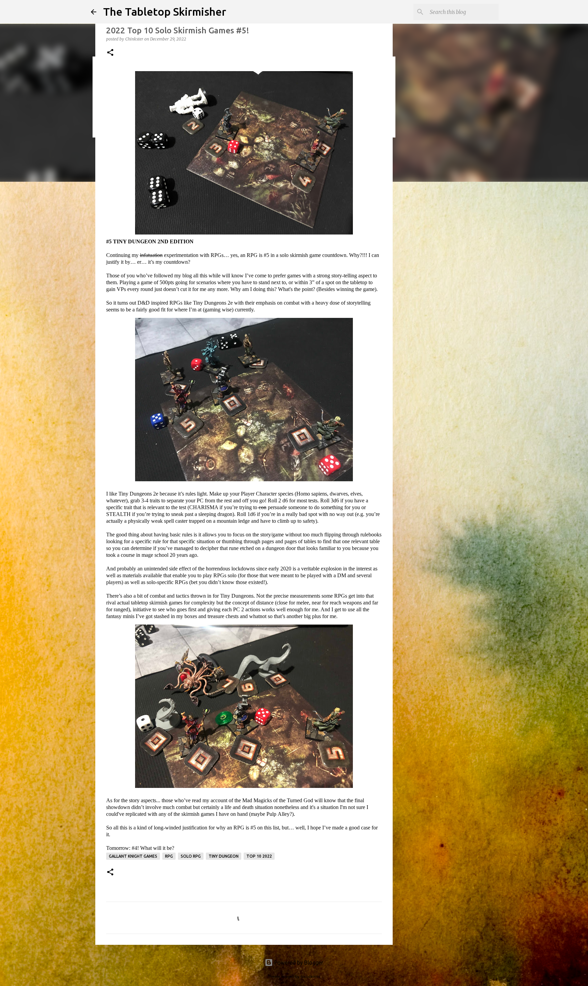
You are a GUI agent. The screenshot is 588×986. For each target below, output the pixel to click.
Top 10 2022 (259, 856)
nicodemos (310, 976)
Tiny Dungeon (224, 856)
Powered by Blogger (298, 962)
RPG (169, 856)
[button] (110, 53)
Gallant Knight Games (133, 856)
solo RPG (191, 856)
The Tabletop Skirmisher (164, 11)
